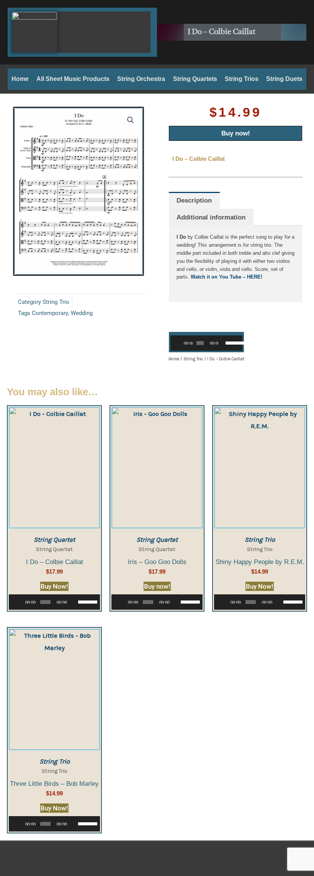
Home (20, 79)
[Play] (180, 343)
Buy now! (235, 133)
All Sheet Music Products (73, 79)
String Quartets (195, 79)
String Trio (56, 302)
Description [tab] (194, 200)
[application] (206, 343)
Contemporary (50, 313)
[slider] (232, 342)
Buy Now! (54, 586)
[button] (130, 120)
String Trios (241, 79)
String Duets (284, 79)
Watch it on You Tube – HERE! (226, 277)
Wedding (82, 313)
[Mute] (224, 343)
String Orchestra (141, 79)
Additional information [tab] (211, 217)
